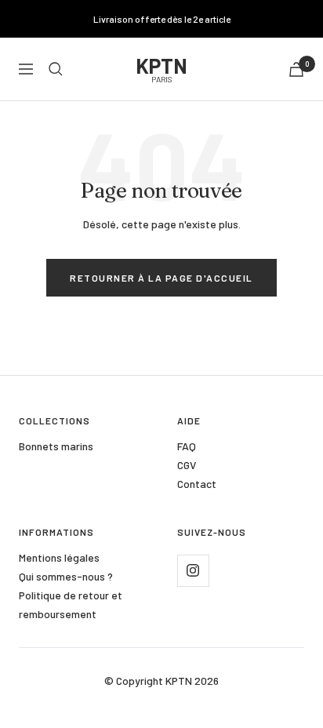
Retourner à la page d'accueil (161, 277)
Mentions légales (59, 557)
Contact (196, 483)
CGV (186, 464)
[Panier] (296, 69)
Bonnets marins (56, 446)
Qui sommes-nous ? (66, 576)
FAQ (186, 446)
